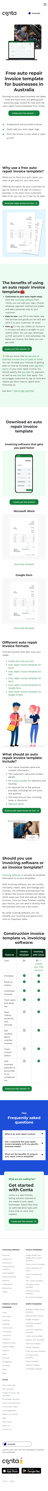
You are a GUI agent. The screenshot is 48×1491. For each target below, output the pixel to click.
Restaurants (7, 1288)
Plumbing (6, 1365)
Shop (4, 1373)
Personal (5, 1358)
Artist (4, 1313)
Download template (24, 564)
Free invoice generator (11, 1403)
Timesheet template (34, 1369)
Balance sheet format (34, 1316)
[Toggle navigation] (44, 4)
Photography (7, 1362)
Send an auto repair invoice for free (20, 811)
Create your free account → (24, 113)
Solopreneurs (7, 1284)
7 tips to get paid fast (23, 391)
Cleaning (5, 1324)
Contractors (7, 1263)
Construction (7, 1328)
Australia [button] (36, 13)
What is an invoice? (10, 1414)
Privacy (4, 1481)
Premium (6, 1255)
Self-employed (8, 1273)
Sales (4, 1369)
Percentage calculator (11, 1399)
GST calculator (8, 1389)
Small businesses (9, 1277)
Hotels (4, 1292)
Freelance (6, 1339)
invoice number (19, 780)
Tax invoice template (34, 1297)
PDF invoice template (34, 1281)
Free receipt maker (10, 1407)
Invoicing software (11, 875)
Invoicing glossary (9, 1410)
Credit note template (34, 1336)
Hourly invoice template (35, 1264)
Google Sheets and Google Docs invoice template (34, 1257)
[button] (16, 1444)
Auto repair (6, 1316)
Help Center (7, 1422)
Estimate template (33, 1344)
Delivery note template (35, 1340)
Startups (5, 1280)
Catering (5, 1320)
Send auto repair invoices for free (19, 203)
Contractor (6, 1335)
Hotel (4, 1354)
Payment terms (16, 804)
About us (6, 1425)
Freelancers (7, 1259)
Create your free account (15, 349)
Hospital (5, 1350)
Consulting (6, 1332)
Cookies (12, 1481)
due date (26, 372)
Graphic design (8, 1347)
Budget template (32, 1319)
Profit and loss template (35, 1351)
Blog (4, 1418)
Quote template (32, 1361)
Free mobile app (8, 1385)
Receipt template (33, 1365)
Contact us (6, 1429)
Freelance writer (9, 1343)
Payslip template (32, 1347)
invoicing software (24, 299)
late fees (21, 375)
